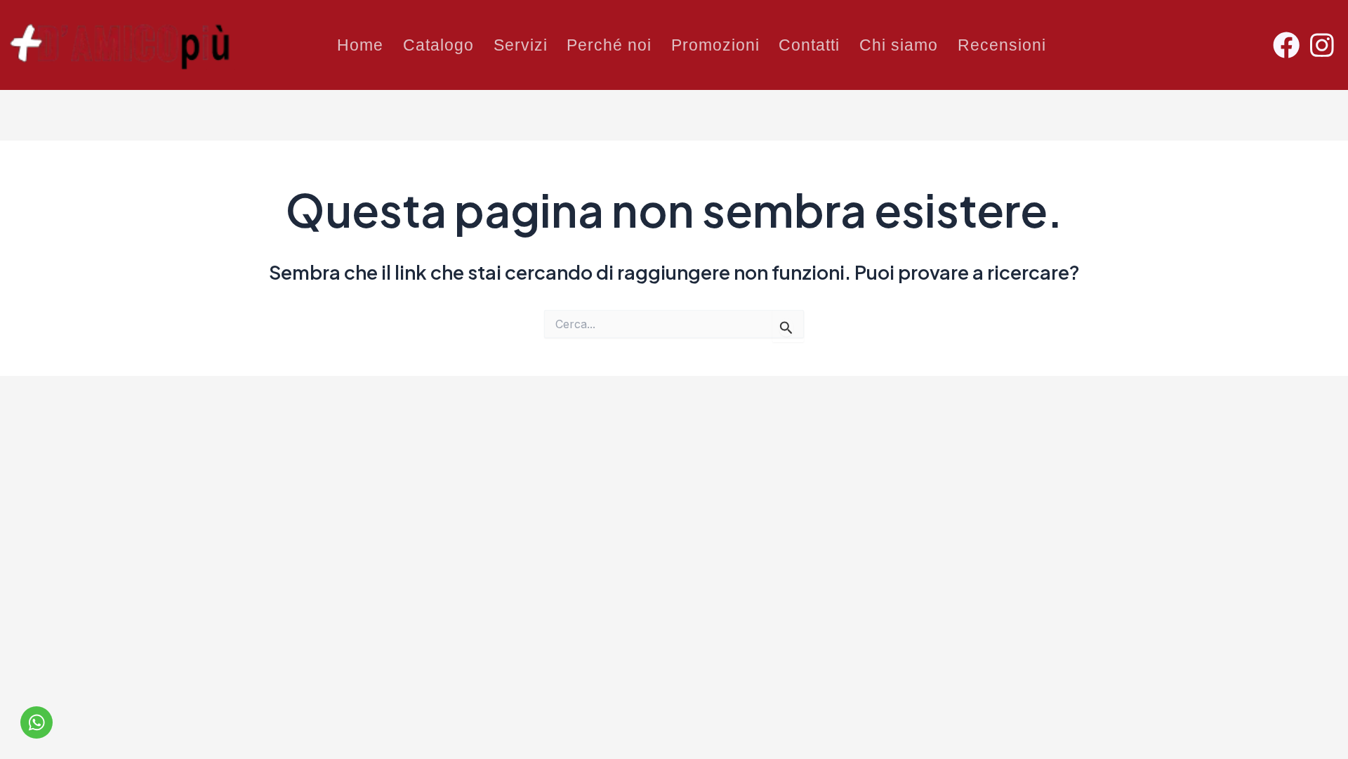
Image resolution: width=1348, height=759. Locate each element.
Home (360, 45)
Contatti (809, 45)
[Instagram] (1325, 45)
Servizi (521, 45)
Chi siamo (898, 45)
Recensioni (1002, 45)
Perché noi (609, 45)
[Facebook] (1290, 45)
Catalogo (438, 45)
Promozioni (715, 45)
